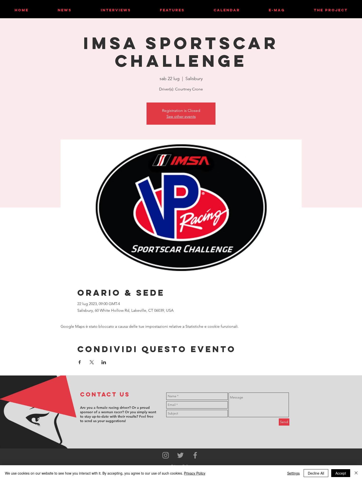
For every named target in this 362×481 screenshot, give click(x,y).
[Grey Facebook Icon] (195, 455)
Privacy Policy (194, 473)
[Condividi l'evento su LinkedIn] (103, 362)
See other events (181, 116)
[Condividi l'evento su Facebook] (79, 362)
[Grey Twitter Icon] (180, 455)
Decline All (316, 473)
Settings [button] (293, 473)
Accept (340, 473)
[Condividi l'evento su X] (91, 362)
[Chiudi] (356, 473)
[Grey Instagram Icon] (165, 455)
